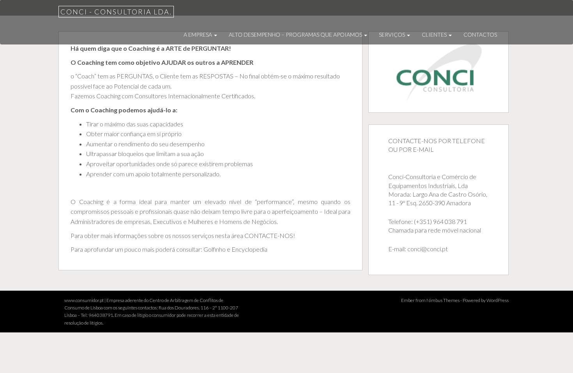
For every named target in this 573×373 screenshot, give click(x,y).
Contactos (480, 34)
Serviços (392, 34)
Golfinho (214, 249)
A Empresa (198, 34)
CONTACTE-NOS (268, 235)
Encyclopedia (249, 249)
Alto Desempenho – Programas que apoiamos (296, 34)
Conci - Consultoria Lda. (116, 11)
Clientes (435, 34)
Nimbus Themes (443, 300)
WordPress (497, 300)
